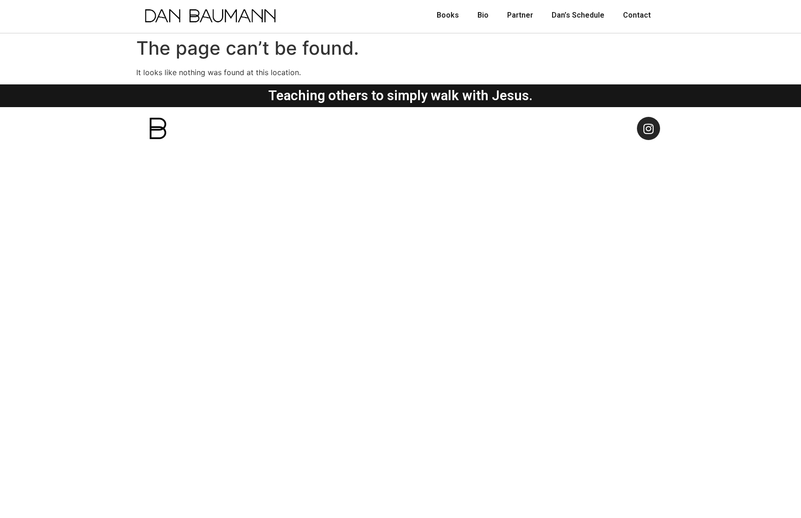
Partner (520, 15)
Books (448, 15)
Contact (637, 15)
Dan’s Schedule (578, 15)
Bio (483, 15)
